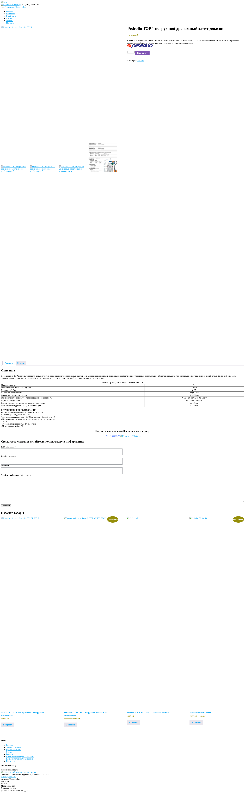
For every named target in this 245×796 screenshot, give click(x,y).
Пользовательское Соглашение (19, 759)
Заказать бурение (13, 747)
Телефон (5, 466)
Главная (9, 11)
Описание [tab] (9, 363)
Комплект (10, 14)
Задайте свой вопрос (16, 475)
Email (9, 456)
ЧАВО (9, 18)
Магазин (10, 23)
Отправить (6, 506)
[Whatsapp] (11, 5)
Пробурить (11, 16)
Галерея (9, 754)
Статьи (9, 752)
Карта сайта (11, 761)
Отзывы (9, 21)
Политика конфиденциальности (20, 756)
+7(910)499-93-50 (8, 777)
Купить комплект (13, 750)
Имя (8, 447)
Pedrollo (140, 60)
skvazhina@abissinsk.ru (16, 7)
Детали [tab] (20, 363)
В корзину (142, 53)
